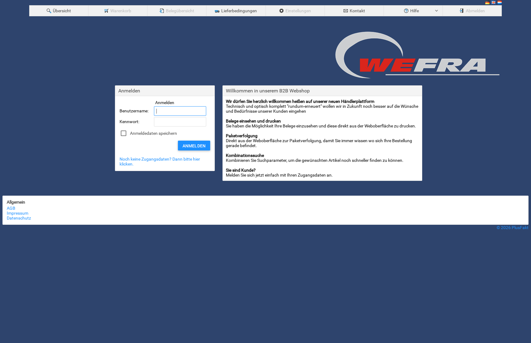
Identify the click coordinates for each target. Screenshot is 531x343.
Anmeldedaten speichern (153, 133)
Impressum (17, 213)
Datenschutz (19, 218)
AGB (11, 208)
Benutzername (134, 110)
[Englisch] (493, 3)
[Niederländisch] (499, 3)
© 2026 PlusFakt (513, 227)
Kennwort (129, 121)
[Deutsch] (487, 3)
